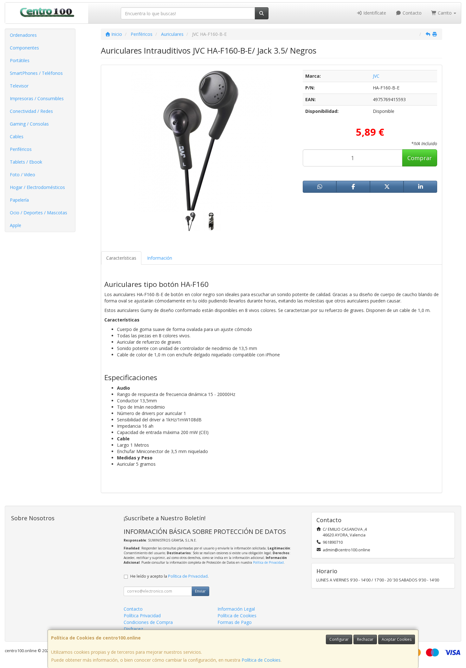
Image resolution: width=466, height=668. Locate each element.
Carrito (445, 13)
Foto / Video (22, 175)
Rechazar (365, 639)
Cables (16, 136)
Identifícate (374, 13)
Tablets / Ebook (26, 162)
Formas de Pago (234, 622)
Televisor (19, 86)
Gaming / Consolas (29, 124)
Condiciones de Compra (148, 622)
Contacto (411, 13)
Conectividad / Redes (31, 111)
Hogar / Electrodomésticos (37, 187)
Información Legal (236, 609)
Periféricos (21, 149)
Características (121, 258)
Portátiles (19, 60)
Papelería (19, 200)
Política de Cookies (261, 660)
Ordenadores (23, 35)
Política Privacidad (142, 616)
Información (159, 258)
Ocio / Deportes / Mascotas (38, 213)
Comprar (419, 158)
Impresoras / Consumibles (37, 98)
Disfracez (133, 629)
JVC (376, 76)
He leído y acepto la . (169, 576)
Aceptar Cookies (396, 639)
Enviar (200, 591)
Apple (15, 225)
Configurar (339, 639)
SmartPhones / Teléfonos (36, 73)
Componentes (24, 48)
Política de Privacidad (268, 562)
